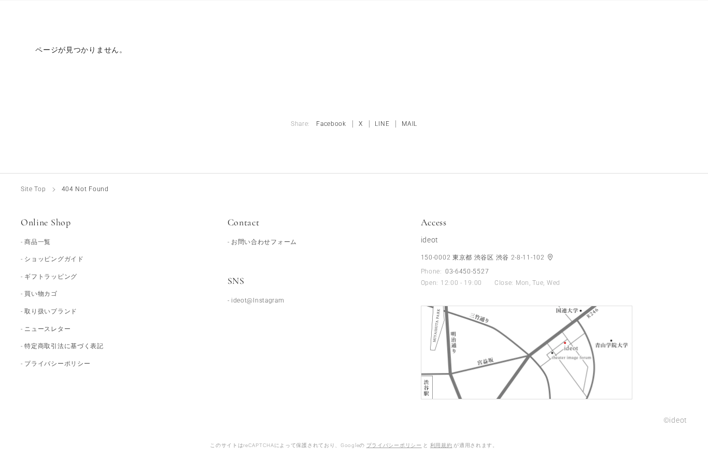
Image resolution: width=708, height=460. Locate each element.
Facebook (331, 123)
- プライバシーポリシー (55, 363)
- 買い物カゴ (39, 293)
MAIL (409, 123)
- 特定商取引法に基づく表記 (62, 346)
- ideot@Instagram (256, 300)
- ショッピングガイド (52, 259)
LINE (382, 123)
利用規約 (441, 445)
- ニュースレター (45, 329)
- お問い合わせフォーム (262, 242)
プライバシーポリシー (394, 445)
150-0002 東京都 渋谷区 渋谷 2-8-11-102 (484, 257)
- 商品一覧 (36, 242)
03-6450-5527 (467, 271)
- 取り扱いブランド (49, 311)
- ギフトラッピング (49, 276)
